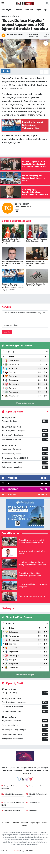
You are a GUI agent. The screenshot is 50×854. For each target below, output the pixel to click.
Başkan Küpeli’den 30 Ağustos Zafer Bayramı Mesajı (35, 263)
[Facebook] (19, 779)
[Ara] (47, 3)
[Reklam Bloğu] (25, 513)
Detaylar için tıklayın (25, 403)
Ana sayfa (6, 10)
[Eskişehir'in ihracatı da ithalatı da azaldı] (37, 276)
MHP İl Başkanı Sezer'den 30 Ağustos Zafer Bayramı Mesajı (12, 263)
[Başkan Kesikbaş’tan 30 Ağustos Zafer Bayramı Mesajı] (13, 231)
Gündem (18, 10)
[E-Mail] (17, 211)
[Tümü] (47, 608)
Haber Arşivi (33, 811)
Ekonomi (29, 10)
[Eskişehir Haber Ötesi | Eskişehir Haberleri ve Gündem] (25, 3)
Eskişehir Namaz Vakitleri (14, 794)
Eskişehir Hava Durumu (37, 786)
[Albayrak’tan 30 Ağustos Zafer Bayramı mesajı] (37, 231)
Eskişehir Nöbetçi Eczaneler (10, 787)
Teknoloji (25, 826)
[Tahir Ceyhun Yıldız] (7, 208)
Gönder (7, 332)
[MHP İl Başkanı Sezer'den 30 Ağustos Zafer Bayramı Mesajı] (13, 253)
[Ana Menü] (3, 3)
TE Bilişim (15, 851)
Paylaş (7, 71)
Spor (46, 10)
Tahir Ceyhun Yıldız (23, 206)
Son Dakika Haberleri (12, 811)
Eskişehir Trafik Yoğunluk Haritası (36, 795)
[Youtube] (31, 779)
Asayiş (44, 823)
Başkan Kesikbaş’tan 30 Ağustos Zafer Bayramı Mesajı (12, 241)
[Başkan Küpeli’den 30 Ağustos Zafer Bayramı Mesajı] (37, 253)
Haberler (5, 16)
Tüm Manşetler (34, 802)
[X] (23, 779)
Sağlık (38, 10)
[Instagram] (27, 779)
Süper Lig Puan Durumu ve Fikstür (13, 804)
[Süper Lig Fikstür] (47, 412)
